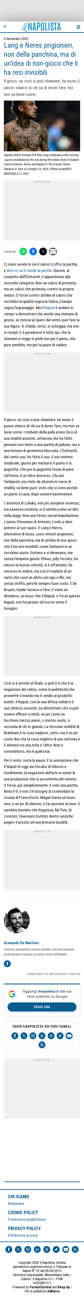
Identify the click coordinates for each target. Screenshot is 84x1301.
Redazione (16, 1203)
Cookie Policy (23, 1212)
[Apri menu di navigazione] (78, 26)
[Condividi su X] (43, 251)
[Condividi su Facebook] (33, 251)
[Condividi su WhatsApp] (23, 251)
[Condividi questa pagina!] (4, 27)
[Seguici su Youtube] (69, 1035)
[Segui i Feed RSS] (42, 1044)
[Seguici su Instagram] (33, 1035)
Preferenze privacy (23, 1235)
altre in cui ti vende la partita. (30, 270)
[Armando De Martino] (17, 921)
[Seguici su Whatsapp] (42, 1035)
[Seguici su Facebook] (14, 1035)
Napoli (49, 307)
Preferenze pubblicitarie (27, 1219)
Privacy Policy (24, 1228)
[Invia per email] (53, 251)
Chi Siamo (18, 1196)
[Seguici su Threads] (51, 1035)
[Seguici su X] (23, 1035)
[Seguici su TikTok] (60, 1035)
